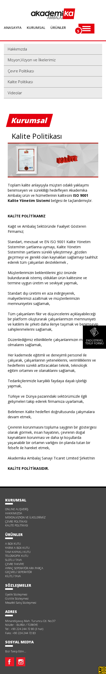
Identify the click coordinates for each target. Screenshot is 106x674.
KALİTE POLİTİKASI (16, 525)
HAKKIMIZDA (13, 513)
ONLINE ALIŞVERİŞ (16, 509)
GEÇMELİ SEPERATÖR (18, 572)
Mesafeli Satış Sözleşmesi (20, 602)
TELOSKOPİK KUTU (16, 556)
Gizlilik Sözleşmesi (17, 598)
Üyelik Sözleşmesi (16, 594)
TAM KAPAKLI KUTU (18, 552)
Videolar (15, 92)
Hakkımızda (17, 49)
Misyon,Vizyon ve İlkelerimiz (32, 59)
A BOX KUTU (13, 543)
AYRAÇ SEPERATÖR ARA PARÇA (24, 568)
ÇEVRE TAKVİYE (14, 564)
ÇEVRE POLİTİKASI (16, 521)
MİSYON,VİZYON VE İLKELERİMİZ (25, 517)
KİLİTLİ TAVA (13, 576)
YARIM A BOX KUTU (17, 548)
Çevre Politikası (21, 70)
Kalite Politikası (20, 81)
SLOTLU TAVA (13, 560)
